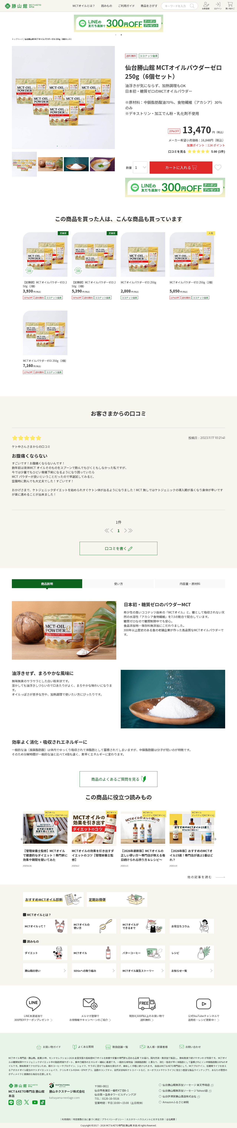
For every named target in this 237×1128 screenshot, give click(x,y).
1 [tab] (116, 35)
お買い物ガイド (52, 1047)
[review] (198, 151)
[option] (63, 97)
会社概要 (170, 1119)
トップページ (17, 39)
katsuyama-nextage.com (64, 1097)
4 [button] (71, 146)
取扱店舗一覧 (120, 1047)
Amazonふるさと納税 (176, 1102)
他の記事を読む (199, 877)
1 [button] (57, 146)
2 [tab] (121, 35)
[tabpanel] (118, 23)
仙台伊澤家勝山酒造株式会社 (179, 1096)
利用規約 (66, 1119)
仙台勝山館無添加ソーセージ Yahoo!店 (185, 1090)
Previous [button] (23, 839)
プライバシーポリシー (113, 1119)
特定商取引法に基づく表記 (86, 1119)
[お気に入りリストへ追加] (218, 168)
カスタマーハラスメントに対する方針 (145, 1119)
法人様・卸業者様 (157, 1047)
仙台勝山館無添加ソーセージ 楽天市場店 (186, 1085)
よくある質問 (86, 1046)
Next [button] (214, 839)
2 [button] (62, 146)
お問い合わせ (193, 1047)
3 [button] (66, 146)
